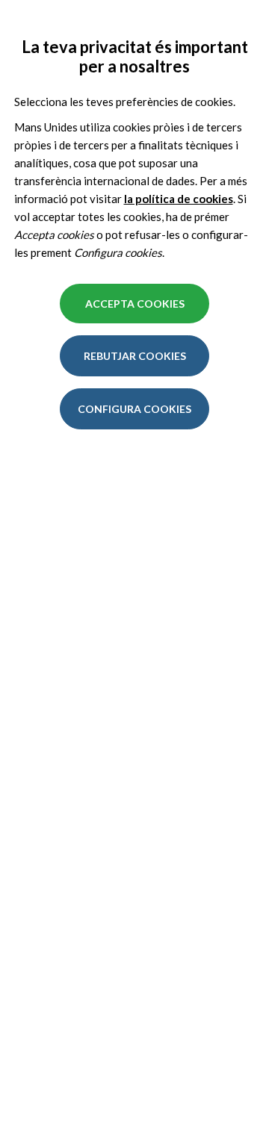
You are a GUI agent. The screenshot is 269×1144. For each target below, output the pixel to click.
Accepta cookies (135, 303)
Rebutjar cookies (135, 355)
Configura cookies (134, 408)
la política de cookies (178, 198)
